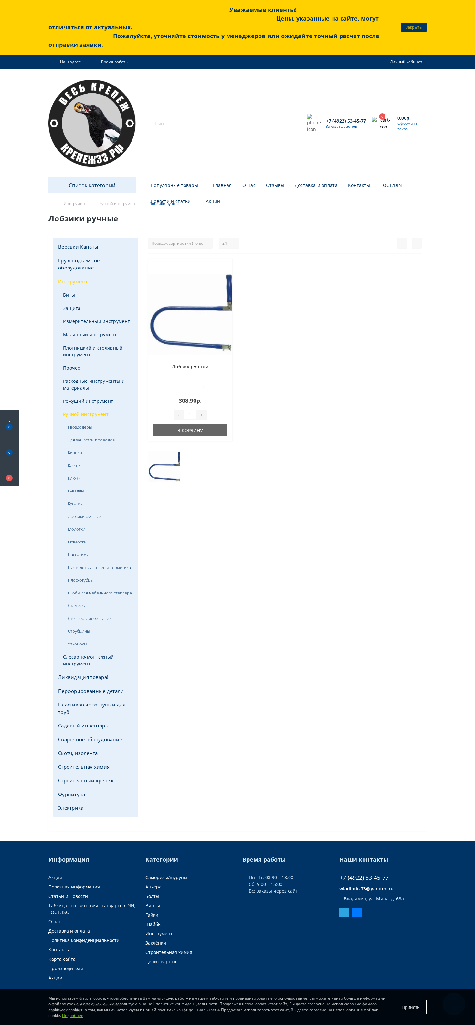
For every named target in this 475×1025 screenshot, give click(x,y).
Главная (222, 185)
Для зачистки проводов (91, 440)
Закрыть (414, 27)
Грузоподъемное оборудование (79, 264)
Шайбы (153, 924)
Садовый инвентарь (83, 725)
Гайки (151, 915)
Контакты (359, 185)
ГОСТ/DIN (391, 185)
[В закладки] (225, 267)
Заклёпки (155, 943)
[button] (69, 62)
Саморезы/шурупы (166, 877)
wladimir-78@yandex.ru (366, 889)
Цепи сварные (161, 962)
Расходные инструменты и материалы (94, 384)
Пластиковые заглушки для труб (91, 708)
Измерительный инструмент (96, 321)
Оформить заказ (407, 126)
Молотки (76, 529)
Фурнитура (71, 794)
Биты (69, 295)
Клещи (74, 465)
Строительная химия (84, 767)
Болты (152, 896)
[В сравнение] (225, 276)
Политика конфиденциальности (84, 940)
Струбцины (79, 631)
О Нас (249, 185)
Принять (411, 1007)
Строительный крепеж (86, 780)
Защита (72, 308)
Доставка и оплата (316, 185)
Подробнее (72, 1015)
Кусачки (75, 503)
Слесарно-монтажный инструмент (88, 660)
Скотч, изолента (78, 753)
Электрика (71, 808)
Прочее (71, 368)
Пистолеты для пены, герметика (99, 567)
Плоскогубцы (80, 580)
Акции (213, 201)
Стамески (77, 605)
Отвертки (77, 542)
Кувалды (76, 491)
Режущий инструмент (88, 401)
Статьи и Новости (68, 896)
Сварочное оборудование (90, 739)
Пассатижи (78, 554)
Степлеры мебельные (89, 618)
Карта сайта (62, 959)
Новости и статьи (171, 201)
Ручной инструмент (86, 414)
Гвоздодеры (80, 427)
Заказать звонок (341, 126)
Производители (65, 968)
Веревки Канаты (78, 246)
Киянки (75, 452)
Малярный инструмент (90, 334)
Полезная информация (74, 887)
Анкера (153, 887)
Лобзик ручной (190, 366)
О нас (54, 921)
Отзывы (275, 185)
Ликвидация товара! (83, 677)
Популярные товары (174, 185)
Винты (152, 905)
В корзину (190, 430)
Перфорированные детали (91, 691)
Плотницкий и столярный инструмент (93, 351)
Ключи (74, 478)
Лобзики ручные (84, 516)
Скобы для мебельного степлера (100, 593)
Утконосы (77, 644)
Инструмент (73, 281)
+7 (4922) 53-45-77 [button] (364, 877)
